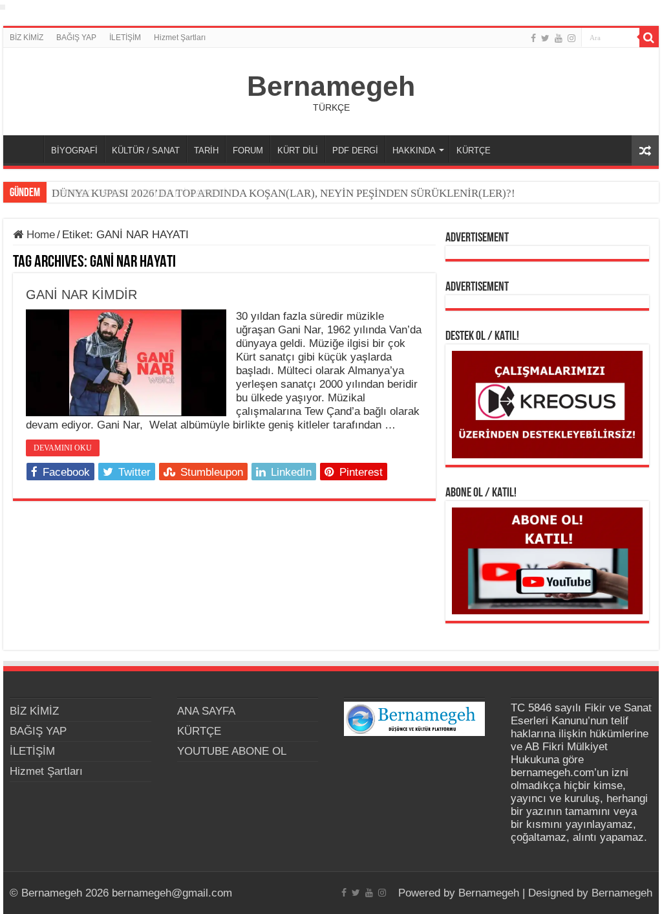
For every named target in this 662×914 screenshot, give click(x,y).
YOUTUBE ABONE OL (231, 751)
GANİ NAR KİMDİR (81, 294)
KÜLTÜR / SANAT (146, 150)
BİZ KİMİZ (26, 37)
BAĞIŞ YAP (76, 37)
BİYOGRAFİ (74, 150)
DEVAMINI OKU (63, 447)
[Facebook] (533, 38)
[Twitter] (545, 38)
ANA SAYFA (26, 148)
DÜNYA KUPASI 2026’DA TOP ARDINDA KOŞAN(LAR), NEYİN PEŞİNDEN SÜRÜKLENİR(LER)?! (283, 193)
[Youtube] (558, 38)
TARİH (206, 150)
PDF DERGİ (355, 150)
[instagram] (571, 38)
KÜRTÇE (473, 150)
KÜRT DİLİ (297, 150)
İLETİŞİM (125, 37)
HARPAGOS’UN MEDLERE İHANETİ (139, 193)
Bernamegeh (331, 86)
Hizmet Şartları (180, 37)
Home (39, 235)
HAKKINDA (414, 150)
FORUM (248, 150)
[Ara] (649, 37)
